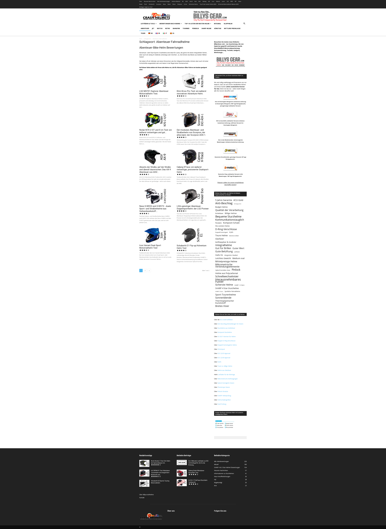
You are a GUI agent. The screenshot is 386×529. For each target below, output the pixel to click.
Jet (153, 28)
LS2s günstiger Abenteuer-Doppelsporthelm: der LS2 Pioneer (193, 207)
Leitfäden (237, 252)
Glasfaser (219, 239)
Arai (196, 1)
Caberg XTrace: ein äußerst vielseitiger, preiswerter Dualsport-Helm (193, 169)
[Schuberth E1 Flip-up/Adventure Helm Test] (193, 235)
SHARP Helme (206, 28)
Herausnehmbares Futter (228, 280)
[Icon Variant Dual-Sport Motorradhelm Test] (155, 235)
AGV (186, 1)
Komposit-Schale (231, 223)
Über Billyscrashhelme (146, 495)
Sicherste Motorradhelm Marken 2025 (228, 4)
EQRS (231, 232)
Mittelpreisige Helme (226, 261)
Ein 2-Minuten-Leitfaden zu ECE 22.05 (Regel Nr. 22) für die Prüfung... (198, 463)
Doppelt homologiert (221, 232)
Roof (145, 4)
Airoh (191, 1)
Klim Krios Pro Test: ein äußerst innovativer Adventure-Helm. (191, 92)
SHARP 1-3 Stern (239, 285)
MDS (231, 1)
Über (140, 1)
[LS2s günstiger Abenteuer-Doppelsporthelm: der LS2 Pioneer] (193, 196)
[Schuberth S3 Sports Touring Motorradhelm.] (144, 483)
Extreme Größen (234, 236)
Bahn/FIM (176, 28)
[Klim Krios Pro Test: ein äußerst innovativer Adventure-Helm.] (193, 81)
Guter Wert (238, 248)
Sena (164, 4)
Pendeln (195, 28)
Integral (217, 24)
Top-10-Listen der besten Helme (197, 24)
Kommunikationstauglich (229, 220)
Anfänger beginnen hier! (145, 7)
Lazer (223, 1)
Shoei (174, 4)
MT (236, 1)
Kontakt (141, 498)
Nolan (140, 4)
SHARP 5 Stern (219, 291)
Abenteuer (145, 28)
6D (183, 1)
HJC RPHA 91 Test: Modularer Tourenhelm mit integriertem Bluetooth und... (160, 472)
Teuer (143, 33)
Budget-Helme (221, 207)
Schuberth (151, 4)
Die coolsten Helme (222, 226)
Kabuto (218, 1)
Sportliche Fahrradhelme (232, 291)
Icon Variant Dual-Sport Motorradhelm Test (150, 246)
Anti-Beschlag (224, 203)
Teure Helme (221, 235)
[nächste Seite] (149, 270)
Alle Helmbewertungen (163, 1)
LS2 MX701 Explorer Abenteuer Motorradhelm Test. (153, 92)
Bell (200, 1)
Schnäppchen (237, 204)
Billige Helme (231, 213)
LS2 (228, 1)
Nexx (239, 1)
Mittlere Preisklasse (232, 28)
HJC (209, 1)
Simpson (179, 4)
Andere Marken (176, 1)
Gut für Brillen (223, 248)
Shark (169, 4)
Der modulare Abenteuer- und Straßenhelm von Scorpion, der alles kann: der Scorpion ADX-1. (191, 132)
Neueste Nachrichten (149, 1)
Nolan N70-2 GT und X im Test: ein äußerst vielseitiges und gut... (155, 131)
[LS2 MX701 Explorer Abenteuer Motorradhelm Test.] (155, 81)
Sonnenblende (223, 298)
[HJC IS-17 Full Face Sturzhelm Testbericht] (182, 482)
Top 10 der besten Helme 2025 (208, 4)
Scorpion (158, 4)
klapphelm (228, 24)
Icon (213, 1)
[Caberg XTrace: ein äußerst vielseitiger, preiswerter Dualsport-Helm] (193, 157)
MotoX (159, 28)
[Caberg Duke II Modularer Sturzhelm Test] (182, 473)
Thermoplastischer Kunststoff (224, 302)
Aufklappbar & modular (225, 242)
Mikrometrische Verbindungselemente (227, 265)
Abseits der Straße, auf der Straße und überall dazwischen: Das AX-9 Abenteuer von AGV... (155, 169)
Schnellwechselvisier (227, 276)
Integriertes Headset (231, 255)
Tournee (186, 28)
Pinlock (236, 270)
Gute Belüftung (224, 251)
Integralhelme (223, 245)
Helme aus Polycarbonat (226, 273)
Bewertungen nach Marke (170, 24)
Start (140, 39)
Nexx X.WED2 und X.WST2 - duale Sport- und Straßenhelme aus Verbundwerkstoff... (155, 208)
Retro (167, 28)
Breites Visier (222, 306)
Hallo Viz (219, 255)
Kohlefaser (219, 213)
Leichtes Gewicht (223, 258)
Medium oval (238, 258)
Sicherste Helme (193, 4)
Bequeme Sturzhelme (228, 216)
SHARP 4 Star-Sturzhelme (227, 288)
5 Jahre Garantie (223, 200)
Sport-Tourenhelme (225, 295)
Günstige (217, 28)
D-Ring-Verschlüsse (226, 229)
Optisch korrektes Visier (222, 270)
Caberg (204, 1)
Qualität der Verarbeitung (229, 210)
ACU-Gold (238, 200)
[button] (244, 24)
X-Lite (185, 4)
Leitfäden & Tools (148, 24)
